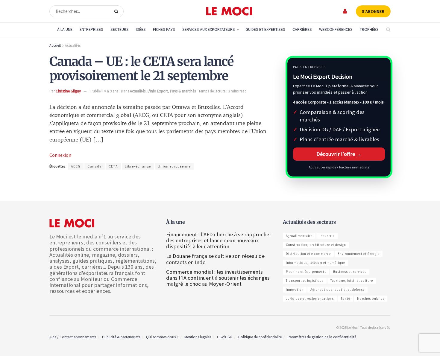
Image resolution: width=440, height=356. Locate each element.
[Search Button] (117, 11)
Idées (141, 29)
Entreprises (91, 29)
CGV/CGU (224, 337)
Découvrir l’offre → (339, 153)
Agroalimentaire (299, 236)
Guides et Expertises (265, 29)
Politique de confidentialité (260, 337)
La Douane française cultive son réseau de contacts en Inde (215, 258)
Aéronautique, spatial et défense (337, 289)
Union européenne (174, 166)
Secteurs (119, 29)
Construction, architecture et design (316, 245)
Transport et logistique (305, 281)
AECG (76, 166)
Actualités (73, 45)
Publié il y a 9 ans (104, 91)
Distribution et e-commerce (308, 254)
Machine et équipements (306, 272)
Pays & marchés (183, 91)
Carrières (302, 29)
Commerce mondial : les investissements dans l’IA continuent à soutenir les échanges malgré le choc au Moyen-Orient (218, 277)
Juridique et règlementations (310, 298)
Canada (94, 166)
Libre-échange (138, 166)
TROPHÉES (369, 29)
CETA (113, 166)
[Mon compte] (345, 11)
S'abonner (373, 11)
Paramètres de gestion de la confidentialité (322, 337)
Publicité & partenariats (121, 337)
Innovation (295, 289)
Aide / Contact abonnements (72, 337)
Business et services (349, 272)
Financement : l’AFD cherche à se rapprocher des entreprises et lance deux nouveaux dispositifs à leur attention (218, 240)
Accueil (55, 45)
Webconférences (336, 29)
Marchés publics (370, 298)
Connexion (60, 155)
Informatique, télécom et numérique (315, 263)
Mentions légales (197, 337)
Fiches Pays (164, 29)
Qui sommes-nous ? (162, 337)
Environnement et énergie (359, 254)
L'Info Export (158, 91)
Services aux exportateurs (208, 29)
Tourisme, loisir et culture (351, 281)
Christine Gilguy (68, 91)
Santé (345, 298)
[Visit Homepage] (229, 11)
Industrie (327, 236)
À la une (64, 29)
